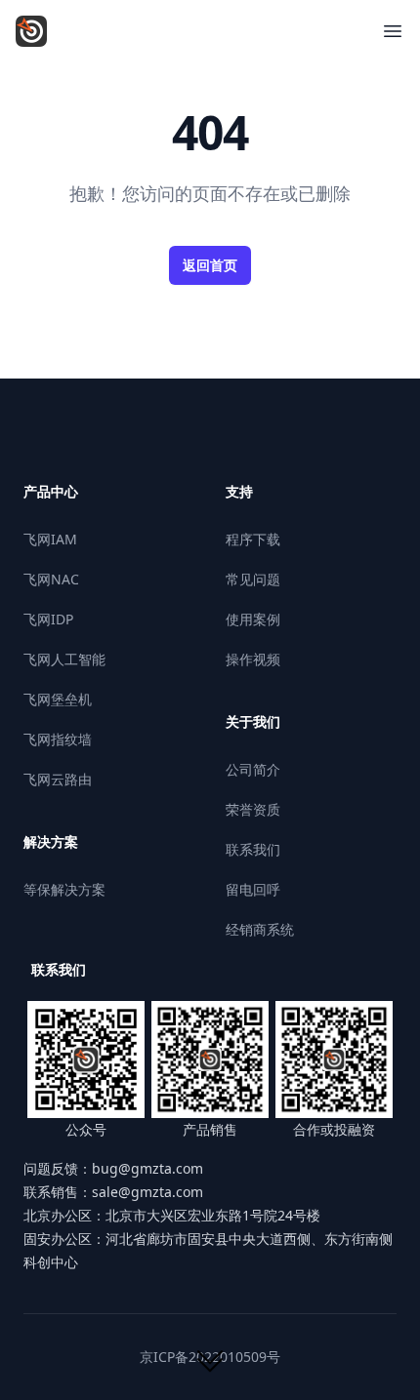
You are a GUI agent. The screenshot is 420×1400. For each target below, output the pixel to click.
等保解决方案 (64, 889)
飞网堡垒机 (57, 699)
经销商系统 (260, 929)
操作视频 (253, 659)
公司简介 (253, 769)
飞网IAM (50, 539)
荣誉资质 (253, 809)
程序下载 (253, 539)
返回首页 (210, 265)
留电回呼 (253, 889)
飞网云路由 (57, 779)
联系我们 (253, 849)
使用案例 (253, 619)
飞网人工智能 (64, 659)
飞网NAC (51, 579)
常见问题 (253, 579)
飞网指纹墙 (57, 739)
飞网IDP (48, 619)
